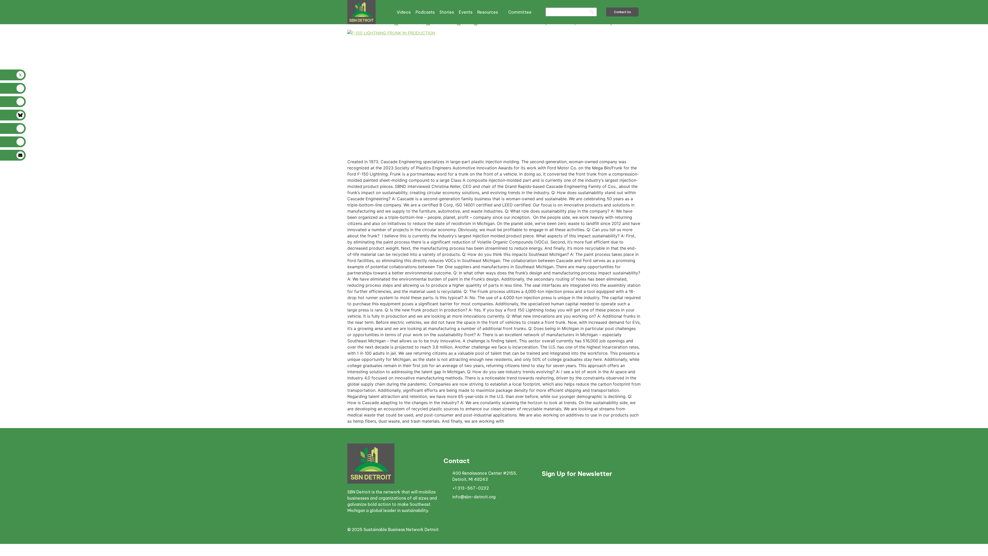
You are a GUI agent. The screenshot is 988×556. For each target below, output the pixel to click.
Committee (520, 12)
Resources (487, 12)
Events (465, 12)
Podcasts (425, 12)
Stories (446, 12)
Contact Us (622, 12)
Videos (404, 12)
